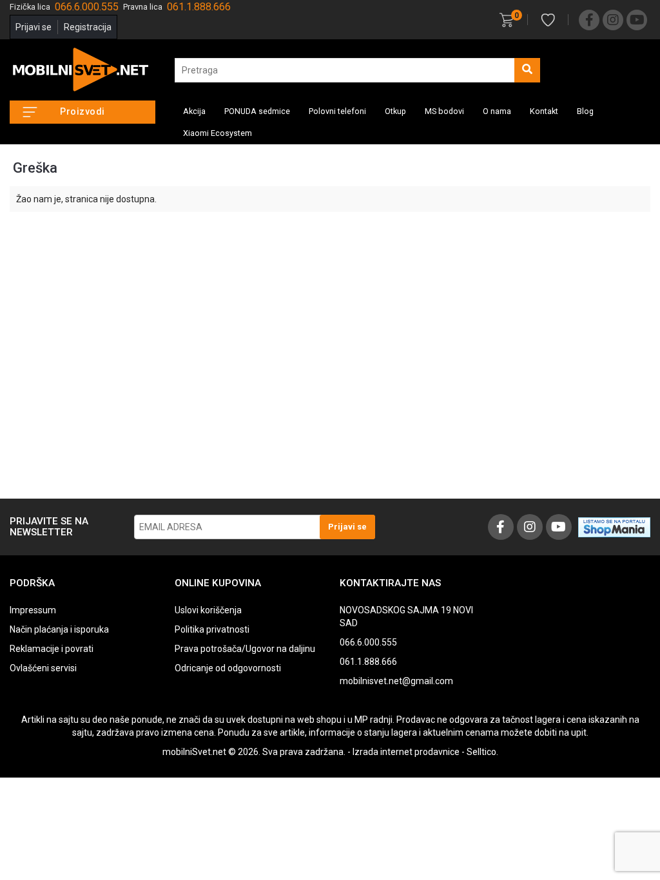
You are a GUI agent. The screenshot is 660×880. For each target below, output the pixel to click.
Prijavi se (33, 27)
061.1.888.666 (368, 661)
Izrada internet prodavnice (406, 752)
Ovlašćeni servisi (43, 668)
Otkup (395, 111)
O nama (497, 111)
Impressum (33, 610)
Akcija (194, 111)
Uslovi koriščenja (208, 610)
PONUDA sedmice (257, 111)
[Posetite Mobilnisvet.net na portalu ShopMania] (614, 526)
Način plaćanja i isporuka (59, 629)
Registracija (88, 27)
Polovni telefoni (337, 111)
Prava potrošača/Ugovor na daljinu (245, 649)
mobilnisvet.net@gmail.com (396, 681)
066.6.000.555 (368, 642)
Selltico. (482, 752)
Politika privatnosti (212, 629)
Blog (585, 111)
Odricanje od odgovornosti (228, 668)
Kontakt (544, 111)
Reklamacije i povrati (51, 649)
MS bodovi (444, 111)
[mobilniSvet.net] (82, 69)
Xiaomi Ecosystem (217, 133)
